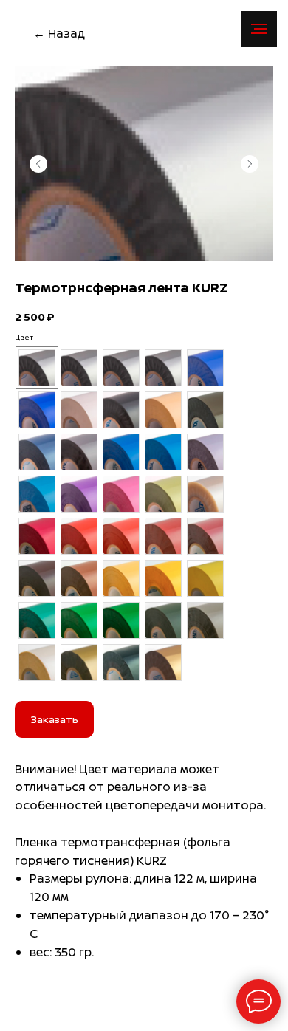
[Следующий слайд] (249, 164)
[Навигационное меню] (259, 29)
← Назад (59, 33)
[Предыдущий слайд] (38, 164)
